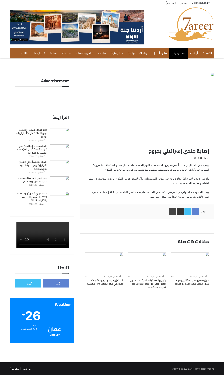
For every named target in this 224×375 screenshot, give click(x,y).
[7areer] (191, 24)
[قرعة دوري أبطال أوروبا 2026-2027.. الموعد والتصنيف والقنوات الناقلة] (59, 198)
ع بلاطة (143, 53)
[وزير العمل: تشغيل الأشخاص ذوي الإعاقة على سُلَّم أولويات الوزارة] (59, 134)
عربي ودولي (178, 53)
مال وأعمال (160, 53)
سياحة (53, 53)
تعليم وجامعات (84, 53)
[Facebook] (23, 3)
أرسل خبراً (171, 3)
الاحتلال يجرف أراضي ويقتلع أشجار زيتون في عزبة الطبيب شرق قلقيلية (105, 282)
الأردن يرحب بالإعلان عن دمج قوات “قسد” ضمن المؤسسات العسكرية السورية (31, 149)
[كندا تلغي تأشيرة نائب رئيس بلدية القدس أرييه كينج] (59, 183)
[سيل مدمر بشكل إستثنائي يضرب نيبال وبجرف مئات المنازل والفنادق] (190, 263)
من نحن (183, 3)
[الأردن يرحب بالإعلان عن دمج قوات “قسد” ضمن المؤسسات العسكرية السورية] (59, 150)
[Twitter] (28, 3)
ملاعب (102, 53)
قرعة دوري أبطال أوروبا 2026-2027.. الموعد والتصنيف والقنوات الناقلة (31, 197)
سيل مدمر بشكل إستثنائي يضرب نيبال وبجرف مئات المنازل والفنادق (191, 282)
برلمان (131, 53)
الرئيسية (207, 53)
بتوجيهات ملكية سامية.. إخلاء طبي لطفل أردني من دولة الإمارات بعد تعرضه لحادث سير (148, 283)
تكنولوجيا (39, 53)
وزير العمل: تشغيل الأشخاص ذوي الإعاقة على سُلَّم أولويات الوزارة (31, 133)
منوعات (66, 53)
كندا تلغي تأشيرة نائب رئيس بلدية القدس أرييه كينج (32, 180)
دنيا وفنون (117, 53)
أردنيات (194, 53)
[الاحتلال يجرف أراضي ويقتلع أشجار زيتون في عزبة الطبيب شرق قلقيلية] (104, 263)
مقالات (25, 53)
